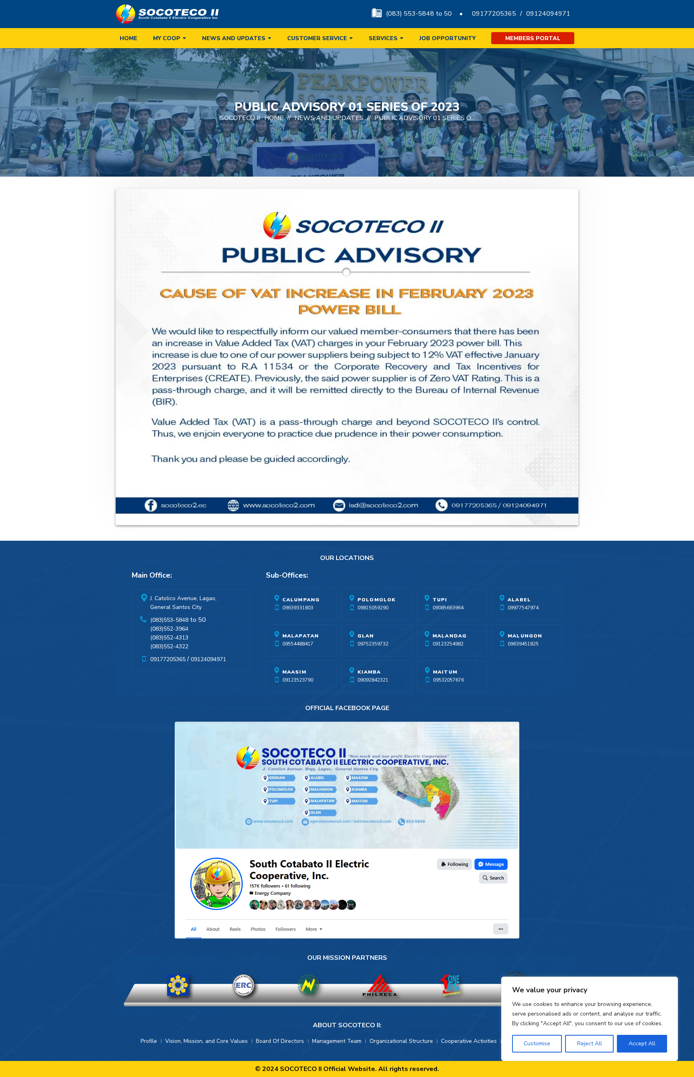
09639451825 (523, 644)
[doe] (178, 985)
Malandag (450, 636)
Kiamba (369, 672)
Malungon (525, 636)
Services (383, 38)
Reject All (589, 1043)
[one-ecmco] (451, 985)
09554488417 (297, 644)
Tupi (440, 600)
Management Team (336, 1041)
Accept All (642, 1043)
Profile (149, 1041)
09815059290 (372, 608)
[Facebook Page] (347, 832)
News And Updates (328, 118)
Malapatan (300, 636)
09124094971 (548, 13)
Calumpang (301, 600)
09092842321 (372, 680)
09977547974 (523, 608)
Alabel (519, 600)
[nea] (308, 985)
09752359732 (372, 644)
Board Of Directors (280, 1041)
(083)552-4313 (169, 637)
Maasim (294, 672)
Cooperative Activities (469, 1041)
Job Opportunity (447, 38)
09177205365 (494, 13)
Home (128, 38)
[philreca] (380, 985)
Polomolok (376, 600)
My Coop (166, 38)
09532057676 (448, 680)
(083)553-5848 (169, 620)
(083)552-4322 (169, 646)
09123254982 (448, 644)
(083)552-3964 (169, 629)
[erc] (243, 985)
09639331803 (297, 608)
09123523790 (297, 680)
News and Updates (233, 38)
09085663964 (448, 608)
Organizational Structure (401, 1041)
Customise (537, 1043)
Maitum (445, 672)
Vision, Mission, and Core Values (206, 1041)
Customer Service (317, 38)
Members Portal (532, 38)
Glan (365, 636)
